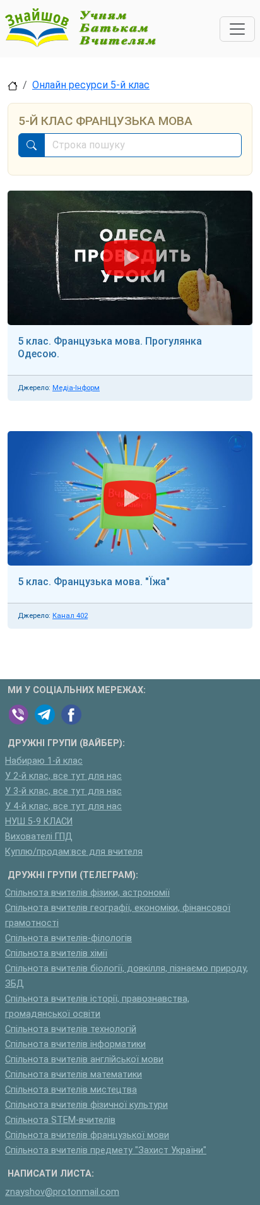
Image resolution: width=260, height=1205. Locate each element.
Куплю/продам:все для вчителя (74, 851)
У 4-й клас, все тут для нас (63, 806)
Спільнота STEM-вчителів (60, 1120)
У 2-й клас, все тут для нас (63, 776)
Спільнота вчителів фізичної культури (86, 1105)
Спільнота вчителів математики (73, 1074)
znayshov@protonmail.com (62, 1192)
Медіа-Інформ (76, 388)
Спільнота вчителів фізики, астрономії (87, 892)
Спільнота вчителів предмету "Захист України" (105, 1150)
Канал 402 (70, 616)
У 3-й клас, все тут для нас (63, 791)
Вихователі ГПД (39, 836)
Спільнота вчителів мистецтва (71, 1089)
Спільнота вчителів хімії (56, 953)
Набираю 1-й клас (44, 761)
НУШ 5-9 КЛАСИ (39, 821)
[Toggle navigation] (237, 29)
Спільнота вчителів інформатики (75, 1044)
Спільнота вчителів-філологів (68, 938)
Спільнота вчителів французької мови (87, 1135)
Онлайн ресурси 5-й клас (91, 85)
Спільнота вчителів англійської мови (84, 1059)
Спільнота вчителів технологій (70, 1029)
